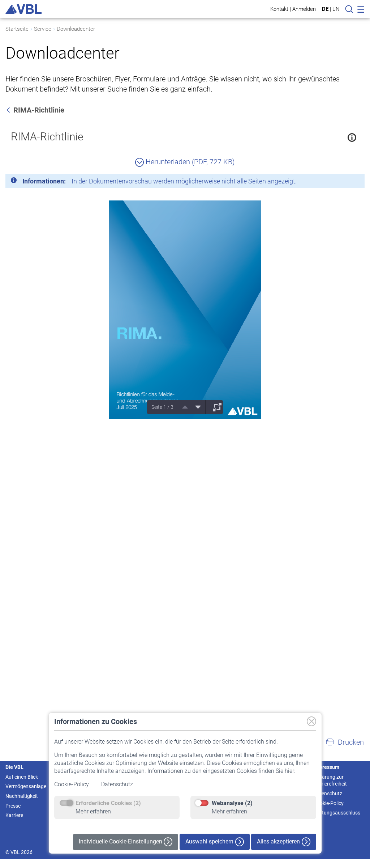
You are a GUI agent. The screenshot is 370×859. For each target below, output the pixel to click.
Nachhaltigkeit (21, 796)
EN (336, 9)
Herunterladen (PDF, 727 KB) (189, 161)
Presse (13, 806)
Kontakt (279, 9)
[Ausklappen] (214, 407)
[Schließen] (339, 182)
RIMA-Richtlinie (47, 136)
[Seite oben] (182, 407)
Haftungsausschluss (337, 813)
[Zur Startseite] (23, 9)
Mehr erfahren (93, 811)
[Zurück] (9, 110)
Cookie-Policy (72, 784)
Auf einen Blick (21, 777)
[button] (345, 742)
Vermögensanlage (25, 786)
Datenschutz (117, 784)
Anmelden (304, 9)
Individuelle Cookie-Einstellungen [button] (121, 841)
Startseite (17, 29)
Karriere (14, 815)
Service (42, 29)
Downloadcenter (76, 29)
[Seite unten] (195, 407)
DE (325, 9)
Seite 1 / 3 (162, 407)
